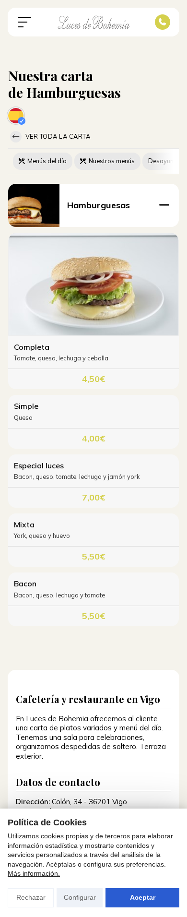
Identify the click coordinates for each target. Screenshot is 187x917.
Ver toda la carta (56, 136)
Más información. (34, 873)
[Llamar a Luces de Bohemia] (162, 22)
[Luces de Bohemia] (93, 22)
